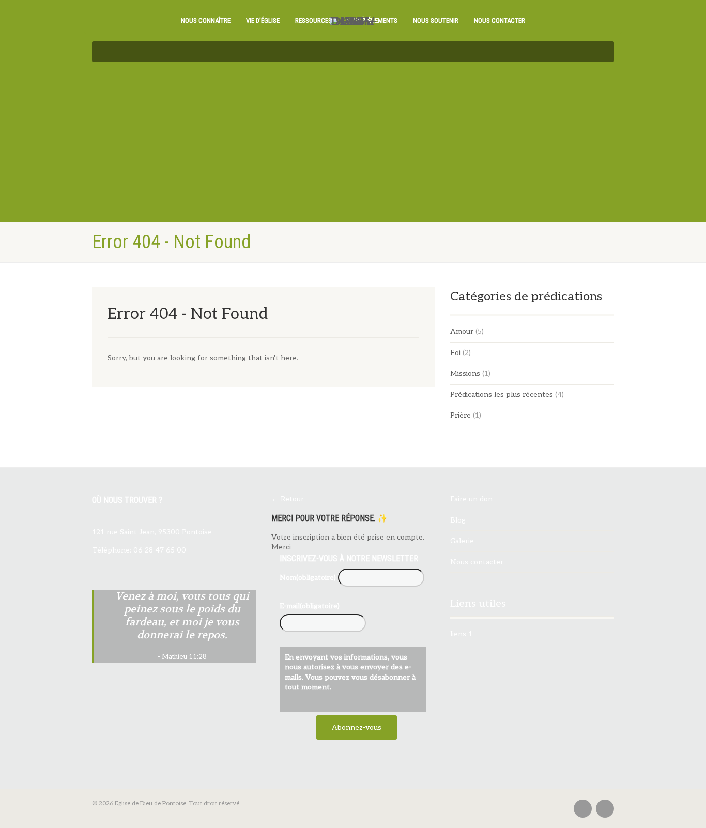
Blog (458, 520)
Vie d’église (263, 20)
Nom (308, 577)
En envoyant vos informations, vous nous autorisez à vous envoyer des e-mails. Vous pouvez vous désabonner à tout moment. (350, 672)
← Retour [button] (287, 499)
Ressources (313, 20)
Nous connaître (206, 20)
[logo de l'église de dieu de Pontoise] (353, 21)
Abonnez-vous (356, 727)
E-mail (310, 606)
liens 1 (461, 634)
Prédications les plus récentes (501, 394)
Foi (455, 352)
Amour (461, 331)
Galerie (462, 540)
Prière (460, 415)
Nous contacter (499, 20)
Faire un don (471, 499)
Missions (465, 373)
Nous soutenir (435, 20)
